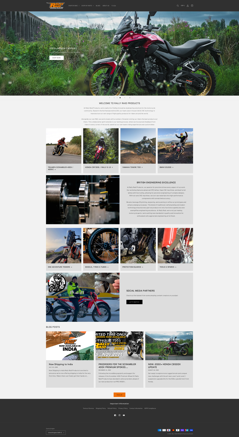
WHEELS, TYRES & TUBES (96, 267)
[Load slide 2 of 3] (117, 97)
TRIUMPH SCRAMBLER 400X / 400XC (60, 168)
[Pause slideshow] (129, 98)
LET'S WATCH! (134, 302)
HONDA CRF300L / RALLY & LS (98, 167)
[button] (73, 6)
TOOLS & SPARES (167, 267)
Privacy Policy (123, 408)
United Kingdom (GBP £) (55, 432)
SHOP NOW (68, 58)
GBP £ (183, 5)
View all (119, 395)
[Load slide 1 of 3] (114, 97)
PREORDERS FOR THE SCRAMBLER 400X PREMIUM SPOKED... (117, 366)
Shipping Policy (101, 408)
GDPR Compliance (150, 408)
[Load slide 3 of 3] (120, 97)
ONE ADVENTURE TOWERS (59, 267)
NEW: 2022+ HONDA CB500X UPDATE (164, 366)
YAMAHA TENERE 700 (131, 167)
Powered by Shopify (188, 433)
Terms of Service (88, 408)
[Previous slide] (109, 98)
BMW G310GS (165, 167)
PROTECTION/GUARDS (131, 267)
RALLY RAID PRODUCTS (177, 433)
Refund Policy (112, 408)
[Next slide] (125, 98)
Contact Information (136, 408)
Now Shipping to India (61, 364)
